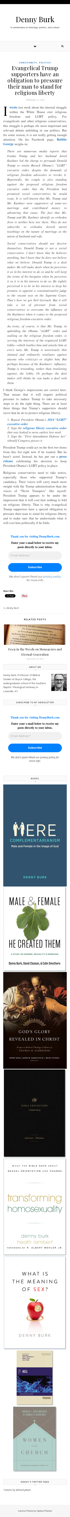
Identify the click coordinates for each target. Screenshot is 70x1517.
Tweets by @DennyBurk (17, 1489)
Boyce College (23, 679)
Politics (45, 62)
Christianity (28, 62)
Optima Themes (44, 1510)
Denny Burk (35, 19)
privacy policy (52, 576)
